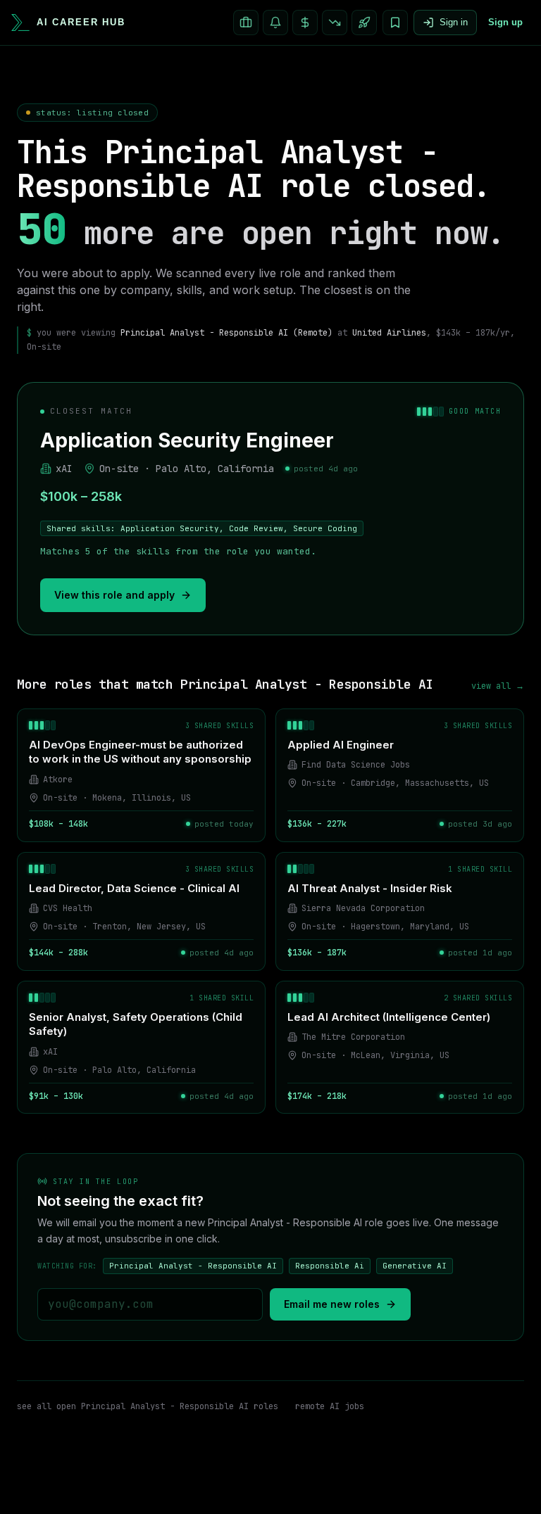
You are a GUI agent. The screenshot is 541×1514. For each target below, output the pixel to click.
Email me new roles (332, 1304)
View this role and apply (114, 595)
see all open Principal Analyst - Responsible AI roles (147, 1406)
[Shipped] (364, 22)
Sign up (505, 22)
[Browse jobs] (246, 22)
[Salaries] (305, 22)
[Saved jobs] (395, 22)
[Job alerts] (275, 22)
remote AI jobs (329, 1406)
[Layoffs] (334, 22)
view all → (497, 686)
